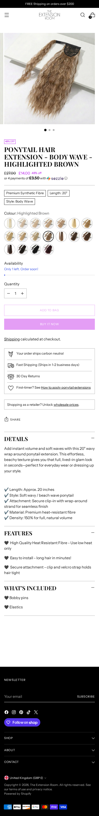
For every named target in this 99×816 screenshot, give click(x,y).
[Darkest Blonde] (61, 223)
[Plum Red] (48, 249)
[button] (49, 178)
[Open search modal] (82, 15)
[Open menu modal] (6, 15)
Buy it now (49, 324)
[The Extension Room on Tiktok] (29, 713)
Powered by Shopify (17, 793)
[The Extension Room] (49, 14)
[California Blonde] (22, 236)
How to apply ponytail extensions (66, 387)
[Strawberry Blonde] (87, 223)
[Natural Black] (35, 249)
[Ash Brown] (61, 236)
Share (15, 419)
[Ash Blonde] (35, 223)
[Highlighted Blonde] (74, 223)
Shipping (12, 339)
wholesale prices (66, 405)
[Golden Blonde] (35, 236)
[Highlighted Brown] (48, 236)
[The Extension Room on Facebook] (7, 713)
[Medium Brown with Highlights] (74, 236)
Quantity (11, 284)
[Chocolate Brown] (9, 249)
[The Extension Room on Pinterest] (21, 713)
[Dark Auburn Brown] (22, 249)
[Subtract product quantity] (8, 293)
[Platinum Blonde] (22, 223)
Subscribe (86, 696)
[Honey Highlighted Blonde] (48, 223)
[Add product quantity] (22, 293)
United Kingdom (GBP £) (26, 778)
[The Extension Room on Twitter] (36, 713)
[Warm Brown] (87, 236)
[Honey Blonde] (9, 236)
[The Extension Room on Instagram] (14, 713)
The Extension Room (44, 785)
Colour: (26, 213)
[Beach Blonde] (9, 223)
